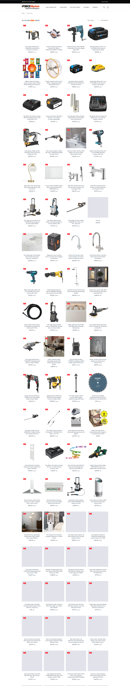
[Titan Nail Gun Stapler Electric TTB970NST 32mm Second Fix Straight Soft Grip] (32, 138)
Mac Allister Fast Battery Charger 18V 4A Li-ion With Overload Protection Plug (54, 467)
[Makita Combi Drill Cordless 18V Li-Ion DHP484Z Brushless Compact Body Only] (98, 138)
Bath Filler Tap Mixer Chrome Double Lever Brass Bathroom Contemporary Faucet (98, 187)
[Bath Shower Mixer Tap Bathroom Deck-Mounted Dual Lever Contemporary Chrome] (76, 626)
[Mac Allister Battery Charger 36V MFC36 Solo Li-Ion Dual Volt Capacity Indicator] (98, 103)
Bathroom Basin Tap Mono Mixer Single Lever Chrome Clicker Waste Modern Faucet (76, 152)
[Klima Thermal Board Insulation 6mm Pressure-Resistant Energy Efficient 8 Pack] (54, 626)
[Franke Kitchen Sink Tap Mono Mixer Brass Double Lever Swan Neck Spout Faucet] (76, 591)
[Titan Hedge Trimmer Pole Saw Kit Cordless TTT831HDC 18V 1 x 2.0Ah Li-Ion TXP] (54, 417)
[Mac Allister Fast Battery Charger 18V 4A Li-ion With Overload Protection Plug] (54, 452)
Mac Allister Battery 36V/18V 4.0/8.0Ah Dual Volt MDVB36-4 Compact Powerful (76, 83)
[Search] (104, 7)
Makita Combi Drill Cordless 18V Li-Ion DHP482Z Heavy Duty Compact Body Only (32, 291)
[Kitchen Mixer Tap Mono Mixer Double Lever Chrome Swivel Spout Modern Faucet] (98, 626)
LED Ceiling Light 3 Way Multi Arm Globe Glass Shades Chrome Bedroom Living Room (32, 606)
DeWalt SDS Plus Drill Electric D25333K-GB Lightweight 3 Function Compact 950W (54, 397)
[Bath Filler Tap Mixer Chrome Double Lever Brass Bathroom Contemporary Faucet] (98, 172)
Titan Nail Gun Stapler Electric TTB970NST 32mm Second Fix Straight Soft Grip (32, 152)
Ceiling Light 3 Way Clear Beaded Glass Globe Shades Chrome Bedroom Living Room (98, 606)
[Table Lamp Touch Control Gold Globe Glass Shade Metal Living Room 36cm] (32, 172)
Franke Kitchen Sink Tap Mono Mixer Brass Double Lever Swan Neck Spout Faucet (76, 606)
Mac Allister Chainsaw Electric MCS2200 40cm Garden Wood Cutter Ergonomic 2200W (76, 571)
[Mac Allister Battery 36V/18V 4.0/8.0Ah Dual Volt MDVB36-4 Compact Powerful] (76, 68)
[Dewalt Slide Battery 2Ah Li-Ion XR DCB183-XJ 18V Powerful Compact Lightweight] (98, 68)
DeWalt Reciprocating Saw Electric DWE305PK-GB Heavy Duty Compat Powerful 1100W (54, 291)
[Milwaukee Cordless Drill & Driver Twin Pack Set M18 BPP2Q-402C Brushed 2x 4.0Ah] (54, 556)
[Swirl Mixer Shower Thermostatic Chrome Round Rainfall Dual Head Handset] (76, 277)
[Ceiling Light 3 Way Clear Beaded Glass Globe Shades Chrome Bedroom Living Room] (98, 591)
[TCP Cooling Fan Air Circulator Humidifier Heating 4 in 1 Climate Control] (54, 522)
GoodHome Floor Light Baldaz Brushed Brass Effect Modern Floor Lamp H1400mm (32, 536)
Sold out (98, 220)
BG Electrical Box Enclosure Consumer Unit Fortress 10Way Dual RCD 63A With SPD (54, 501)
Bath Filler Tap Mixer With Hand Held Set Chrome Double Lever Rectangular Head (76, 187)
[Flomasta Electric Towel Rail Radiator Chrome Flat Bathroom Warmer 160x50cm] (32, 452)
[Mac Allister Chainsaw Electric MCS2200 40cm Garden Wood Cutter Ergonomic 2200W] (76, 556)
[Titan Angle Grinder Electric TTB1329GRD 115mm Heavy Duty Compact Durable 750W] (54, 661)
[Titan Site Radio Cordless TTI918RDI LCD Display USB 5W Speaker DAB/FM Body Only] (76, 346)
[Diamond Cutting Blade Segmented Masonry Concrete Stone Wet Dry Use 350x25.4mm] (98, 382)
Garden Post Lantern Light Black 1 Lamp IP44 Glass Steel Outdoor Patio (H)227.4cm (98, 291)
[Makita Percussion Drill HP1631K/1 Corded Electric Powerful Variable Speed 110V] (76, 33)
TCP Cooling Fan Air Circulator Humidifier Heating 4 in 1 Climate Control (54, 536)
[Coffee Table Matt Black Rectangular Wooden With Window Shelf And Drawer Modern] (54, 346)
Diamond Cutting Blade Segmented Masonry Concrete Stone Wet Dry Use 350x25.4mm (98, 397)
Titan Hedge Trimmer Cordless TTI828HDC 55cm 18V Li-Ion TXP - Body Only (76, 222)
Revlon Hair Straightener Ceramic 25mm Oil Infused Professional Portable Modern (98, 571)
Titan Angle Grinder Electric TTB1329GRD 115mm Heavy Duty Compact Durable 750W (54, 675)
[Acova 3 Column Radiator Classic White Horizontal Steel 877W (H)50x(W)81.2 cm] (54, 172)
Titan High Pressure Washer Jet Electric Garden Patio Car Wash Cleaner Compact (76, 536)
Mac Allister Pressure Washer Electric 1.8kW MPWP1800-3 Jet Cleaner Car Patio (76, 501)
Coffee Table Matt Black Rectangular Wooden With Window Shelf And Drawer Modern (54, 362)
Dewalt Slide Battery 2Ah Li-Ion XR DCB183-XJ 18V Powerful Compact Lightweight (98, 83)
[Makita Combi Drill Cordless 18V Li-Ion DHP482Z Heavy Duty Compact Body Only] (32, 277)
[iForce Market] (30, 7)
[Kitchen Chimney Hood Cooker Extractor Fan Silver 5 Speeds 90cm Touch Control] (32, 487)
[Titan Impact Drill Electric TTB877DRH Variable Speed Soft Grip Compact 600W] (32, 556)
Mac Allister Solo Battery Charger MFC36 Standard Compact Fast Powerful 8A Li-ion (32, 117)
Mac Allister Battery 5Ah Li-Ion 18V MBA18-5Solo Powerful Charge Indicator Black (98, 48)
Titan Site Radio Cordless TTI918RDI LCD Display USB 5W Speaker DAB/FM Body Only (76, 361)
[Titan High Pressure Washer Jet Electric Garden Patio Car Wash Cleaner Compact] (76, 522)
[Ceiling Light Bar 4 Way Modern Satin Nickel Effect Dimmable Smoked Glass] (76, 311)
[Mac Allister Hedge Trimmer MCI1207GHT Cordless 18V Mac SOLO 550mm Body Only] (32, 417)
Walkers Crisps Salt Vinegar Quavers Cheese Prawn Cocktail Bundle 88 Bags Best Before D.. (32, 83)
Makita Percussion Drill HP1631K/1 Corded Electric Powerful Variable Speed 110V (76, 48)
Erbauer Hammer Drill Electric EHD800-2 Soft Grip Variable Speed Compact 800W (32, 397)
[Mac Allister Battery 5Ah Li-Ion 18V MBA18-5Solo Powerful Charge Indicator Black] (98, 33)
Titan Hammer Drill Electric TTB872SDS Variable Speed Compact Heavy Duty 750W (98, 536)
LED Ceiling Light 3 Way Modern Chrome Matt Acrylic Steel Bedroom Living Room (32, 257)
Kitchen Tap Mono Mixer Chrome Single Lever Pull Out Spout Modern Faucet (98, 361)
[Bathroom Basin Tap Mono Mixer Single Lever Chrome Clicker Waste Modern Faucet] (76, 138)
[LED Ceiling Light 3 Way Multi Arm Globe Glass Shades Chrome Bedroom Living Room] (32, 591)
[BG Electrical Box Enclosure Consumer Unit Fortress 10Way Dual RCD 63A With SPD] (54, 487)
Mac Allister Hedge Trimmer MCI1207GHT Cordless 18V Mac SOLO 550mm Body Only (32, 432)
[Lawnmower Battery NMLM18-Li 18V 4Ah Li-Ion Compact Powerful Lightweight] (54, 103)
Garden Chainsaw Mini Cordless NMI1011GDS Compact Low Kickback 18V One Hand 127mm (98, 467)
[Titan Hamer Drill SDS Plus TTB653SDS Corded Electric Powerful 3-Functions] (32, 33)
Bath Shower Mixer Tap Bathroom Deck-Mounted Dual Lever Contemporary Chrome (76, 640)
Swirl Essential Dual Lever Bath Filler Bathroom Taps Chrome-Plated (32, 675)
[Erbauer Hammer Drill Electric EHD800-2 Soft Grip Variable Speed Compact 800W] (32, 382)
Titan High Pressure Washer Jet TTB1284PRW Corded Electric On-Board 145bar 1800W (32, 222)
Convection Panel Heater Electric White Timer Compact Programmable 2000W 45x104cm (76, 675)
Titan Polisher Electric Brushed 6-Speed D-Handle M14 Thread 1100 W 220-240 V (98, 326)
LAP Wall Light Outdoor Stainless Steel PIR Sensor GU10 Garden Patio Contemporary (76, 117)
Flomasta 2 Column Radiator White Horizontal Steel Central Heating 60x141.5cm (98, 675)
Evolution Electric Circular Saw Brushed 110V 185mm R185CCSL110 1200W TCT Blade (54, 48)
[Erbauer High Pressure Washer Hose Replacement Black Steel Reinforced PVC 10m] (32, 311)
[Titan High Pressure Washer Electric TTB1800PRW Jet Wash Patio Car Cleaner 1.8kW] (54, 311)
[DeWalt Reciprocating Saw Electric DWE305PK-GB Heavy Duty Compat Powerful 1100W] (54, 277)
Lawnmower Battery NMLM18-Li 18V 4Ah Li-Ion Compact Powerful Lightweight (54, 117)
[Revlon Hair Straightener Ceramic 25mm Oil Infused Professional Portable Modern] (98, 556)
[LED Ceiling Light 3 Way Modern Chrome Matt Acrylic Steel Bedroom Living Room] (32, 242)
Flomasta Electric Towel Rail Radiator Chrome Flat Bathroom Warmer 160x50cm (32, 467)
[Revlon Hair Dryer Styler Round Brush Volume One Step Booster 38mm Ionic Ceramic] (32, 626)
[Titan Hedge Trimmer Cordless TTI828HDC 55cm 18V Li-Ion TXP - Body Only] (76, 207)
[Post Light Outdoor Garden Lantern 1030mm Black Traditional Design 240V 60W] (76, 382)
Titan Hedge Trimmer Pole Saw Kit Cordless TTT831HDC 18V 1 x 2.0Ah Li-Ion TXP (54, 432)
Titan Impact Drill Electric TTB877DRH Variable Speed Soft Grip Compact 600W (32, 571)
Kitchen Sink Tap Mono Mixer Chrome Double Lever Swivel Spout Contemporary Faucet (76, 257)
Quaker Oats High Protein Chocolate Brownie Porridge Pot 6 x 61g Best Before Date (98, 432)
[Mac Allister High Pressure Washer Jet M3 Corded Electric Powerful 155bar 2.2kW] (54, 207)
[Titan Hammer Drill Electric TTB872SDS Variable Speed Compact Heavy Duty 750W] (98, 522)
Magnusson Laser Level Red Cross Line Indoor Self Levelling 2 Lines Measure (54, 257)
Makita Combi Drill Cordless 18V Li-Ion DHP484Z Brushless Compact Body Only (98, 152)
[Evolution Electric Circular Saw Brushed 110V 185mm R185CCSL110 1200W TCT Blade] (54, 33)
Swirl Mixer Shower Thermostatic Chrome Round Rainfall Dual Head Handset (76, 291)
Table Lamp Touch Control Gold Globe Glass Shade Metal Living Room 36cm (32, 187)
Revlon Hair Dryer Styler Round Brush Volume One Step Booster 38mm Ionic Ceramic (32, 640)
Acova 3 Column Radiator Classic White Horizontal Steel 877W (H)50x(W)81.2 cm (54, 187)
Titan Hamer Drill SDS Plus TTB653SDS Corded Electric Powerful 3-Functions (32, 48)
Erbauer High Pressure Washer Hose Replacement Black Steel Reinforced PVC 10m (32, 326)
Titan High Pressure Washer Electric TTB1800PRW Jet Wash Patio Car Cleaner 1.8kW (54, 326)
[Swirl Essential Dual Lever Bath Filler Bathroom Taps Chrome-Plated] (32, 661)
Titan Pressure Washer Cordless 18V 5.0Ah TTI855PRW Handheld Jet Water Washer (54, 152)
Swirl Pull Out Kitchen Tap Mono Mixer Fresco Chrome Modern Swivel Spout (98, 257)
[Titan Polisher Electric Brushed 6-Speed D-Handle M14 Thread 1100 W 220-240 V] (98, 311)
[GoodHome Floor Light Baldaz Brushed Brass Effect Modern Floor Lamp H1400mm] (32, 522)
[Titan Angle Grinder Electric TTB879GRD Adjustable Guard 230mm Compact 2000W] (32, 346)
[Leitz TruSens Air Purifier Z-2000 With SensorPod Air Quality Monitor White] (98, 487)
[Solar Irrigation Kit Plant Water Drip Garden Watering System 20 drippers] (76, 417)
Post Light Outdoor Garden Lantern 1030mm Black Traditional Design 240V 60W (76, 397)
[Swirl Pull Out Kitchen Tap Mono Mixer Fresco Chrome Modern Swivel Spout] (98, 242)
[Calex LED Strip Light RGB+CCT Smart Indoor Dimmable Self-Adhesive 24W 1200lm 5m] (76, 452)
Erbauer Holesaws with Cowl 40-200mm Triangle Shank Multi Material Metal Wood (54, 83)
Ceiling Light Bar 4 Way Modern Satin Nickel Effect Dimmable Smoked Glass (76, 326)
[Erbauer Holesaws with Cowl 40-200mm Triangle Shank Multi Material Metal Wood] (54, 68)
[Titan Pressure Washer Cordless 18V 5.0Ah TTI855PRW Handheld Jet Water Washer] (54, 138)
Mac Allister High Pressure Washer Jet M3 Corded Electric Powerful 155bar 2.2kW (54, 222)
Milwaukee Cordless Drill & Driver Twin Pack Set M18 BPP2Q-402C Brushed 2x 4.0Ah (54, 571)
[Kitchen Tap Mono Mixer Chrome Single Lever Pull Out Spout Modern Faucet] (98, 346)
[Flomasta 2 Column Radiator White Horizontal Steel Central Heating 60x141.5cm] (98, 661)
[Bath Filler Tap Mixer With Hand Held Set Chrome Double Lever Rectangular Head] (76, 172)
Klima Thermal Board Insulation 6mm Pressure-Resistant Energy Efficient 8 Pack (54, 640)
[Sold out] (98, 207)
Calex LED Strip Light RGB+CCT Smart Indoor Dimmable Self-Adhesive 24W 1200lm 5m (76, 467)
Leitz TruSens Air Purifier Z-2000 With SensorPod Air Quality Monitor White (98, 501)
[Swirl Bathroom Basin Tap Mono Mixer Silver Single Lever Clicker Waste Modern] (54, 591)
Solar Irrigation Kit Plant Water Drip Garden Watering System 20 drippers (76, 432)
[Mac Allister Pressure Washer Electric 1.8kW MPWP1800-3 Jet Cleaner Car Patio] (76, 487)
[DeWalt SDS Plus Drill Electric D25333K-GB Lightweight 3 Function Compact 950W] (54, 382)
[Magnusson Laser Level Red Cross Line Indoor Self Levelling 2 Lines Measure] (54, 242)
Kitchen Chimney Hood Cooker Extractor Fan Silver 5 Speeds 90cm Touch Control (32, 501)
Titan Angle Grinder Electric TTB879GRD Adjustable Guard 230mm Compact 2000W (32, 361)
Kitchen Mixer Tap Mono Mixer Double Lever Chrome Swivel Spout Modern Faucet (98, 640)
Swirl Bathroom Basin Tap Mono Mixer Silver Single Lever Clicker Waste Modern (54, 606)
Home (23, 13)
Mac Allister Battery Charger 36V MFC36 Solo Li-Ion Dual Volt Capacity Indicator (98, 117)
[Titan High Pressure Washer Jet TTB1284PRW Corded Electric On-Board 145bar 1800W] (32, 207)
